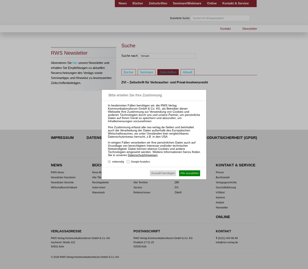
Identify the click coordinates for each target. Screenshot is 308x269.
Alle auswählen (189, 173)
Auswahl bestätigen (163, 173)
